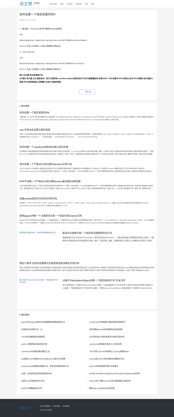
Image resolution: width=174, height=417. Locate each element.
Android (79, 4)
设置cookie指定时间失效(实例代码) (38, 198)
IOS (86, 4)
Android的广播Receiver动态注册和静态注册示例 (110, 381)
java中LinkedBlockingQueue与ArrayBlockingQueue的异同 (114, 373)
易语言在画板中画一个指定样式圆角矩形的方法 (87, 233)
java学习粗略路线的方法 (31, 388)
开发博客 (66, 406)
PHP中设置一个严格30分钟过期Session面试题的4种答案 (50, 181)
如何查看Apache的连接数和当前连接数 (106, 329)
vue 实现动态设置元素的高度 (35, 129)
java (62, 4)
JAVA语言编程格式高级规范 (33, 336)
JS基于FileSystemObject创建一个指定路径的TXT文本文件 (93, 280)
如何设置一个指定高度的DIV (34, 112)
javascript (53, 4)
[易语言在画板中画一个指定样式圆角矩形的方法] (40, 244)
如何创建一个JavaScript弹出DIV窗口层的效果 (44, 147)
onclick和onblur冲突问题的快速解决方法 (106, 359)
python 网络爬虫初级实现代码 (34, 344)
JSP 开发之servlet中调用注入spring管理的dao (109, 351)
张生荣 (49, 410)
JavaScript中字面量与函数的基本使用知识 (107, 322)
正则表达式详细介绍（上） (32, 329)
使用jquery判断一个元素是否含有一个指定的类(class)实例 (51, 215)
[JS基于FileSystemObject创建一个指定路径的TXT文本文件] (40, 291)
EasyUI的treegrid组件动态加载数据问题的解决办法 (43, 322)
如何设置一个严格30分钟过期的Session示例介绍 (46, 164)
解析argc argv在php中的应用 (102, 388)
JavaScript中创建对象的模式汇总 (35, 351)
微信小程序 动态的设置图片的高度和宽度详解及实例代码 (49, 263)
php (92, 4)
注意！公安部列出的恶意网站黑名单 (36, 373)
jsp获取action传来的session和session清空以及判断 (43, 359)
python (69, 4)
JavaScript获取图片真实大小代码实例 (105, 344)
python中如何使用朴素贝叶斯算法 (103, 366)
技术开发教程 (45, 406)
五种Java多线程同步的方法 (33, 381)
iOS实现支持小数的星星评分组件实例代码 (107, 336)
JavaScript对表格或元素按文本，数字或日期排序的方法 (45, 366)
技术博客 (56, 406)
